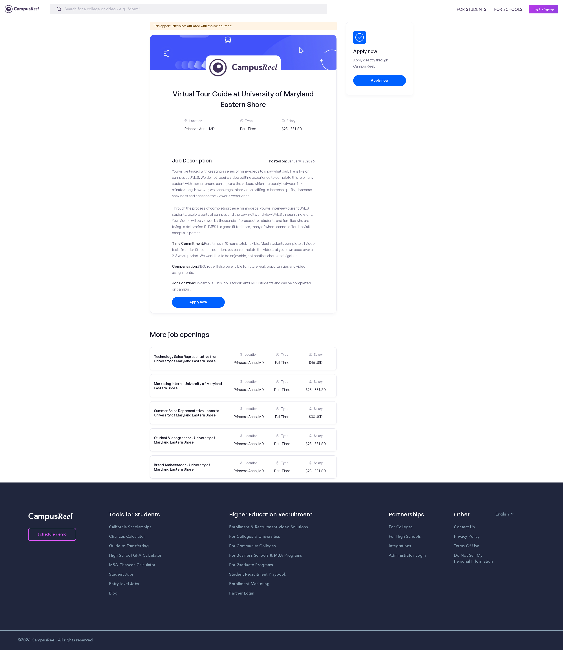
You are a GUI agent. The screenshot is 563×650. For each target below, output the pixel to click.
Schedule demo (52, 534)
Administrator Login (407, 556)
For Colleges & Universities (254, 537)
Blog (113, 593)
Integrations (400, 546)
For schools (508, 10)
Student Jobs (121, 574)
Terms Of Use (466, 546)
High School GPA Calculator (135, 556)
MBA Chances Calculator (132, 565)
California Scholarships (130, 527)
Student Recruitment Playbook (257, 574)
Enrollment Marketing (249, 584)
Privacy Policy (467, 537)
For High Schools (405, 537)
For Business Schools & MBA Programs (265, 556)
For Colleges (401, 527)
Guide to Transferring (129, 546)
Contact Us (464, 527)
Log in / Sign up (544, 9)
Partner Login (241, 593)
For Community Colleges (252, 546)
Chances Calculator (127, 537)
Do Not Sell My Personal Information (473, 558)
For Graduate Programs (251, 565)
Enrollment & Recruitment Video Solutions (268, 527)
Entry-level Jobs (124, 584)
